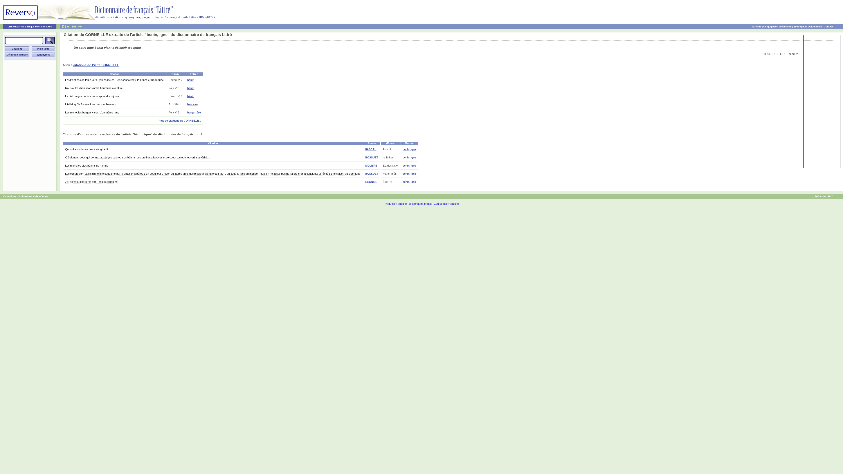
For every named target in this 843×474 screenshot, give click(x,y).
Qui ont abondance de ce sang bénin (87, 149)
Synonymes (800, 26)
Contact (828, 26)
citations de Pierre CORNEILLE (96, 65)
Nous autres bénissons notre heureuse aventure (94, 88)
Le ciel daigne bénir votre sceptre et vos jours (92, 96)
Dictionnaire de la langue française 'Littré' (30, 26)
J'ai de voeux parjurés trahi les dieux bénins (91, 181)
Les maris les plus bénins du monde (86, 165)
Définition (786, 26)
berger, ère (194, 112)
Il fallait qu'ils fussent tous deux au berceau (90, 104)
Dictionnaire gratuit (420, 203)
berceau (192, 104)
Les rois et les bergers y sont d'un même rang (92, 112)
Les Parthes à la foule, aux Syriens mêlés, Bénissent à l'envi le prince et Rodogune (114, 80)
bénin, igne (409, 149)
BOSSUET (371, 157)
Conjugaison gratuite (446, 203)
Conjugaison (770, 26)
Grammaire (815, 26)
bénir (190, 80)
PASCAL (370, 149)
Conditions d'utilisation (17, 196)
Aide (35, 196)
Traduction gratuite (395, 203)
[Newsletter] (74, 26)
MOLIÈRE (371, 165)
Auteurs (756, 26)
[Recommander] (80, 26)
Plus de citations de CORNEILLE (179, 120)
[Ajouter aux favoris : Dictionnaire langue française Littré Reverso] (68, 26)
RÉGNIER (371, 181)
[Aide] (63, 26)
